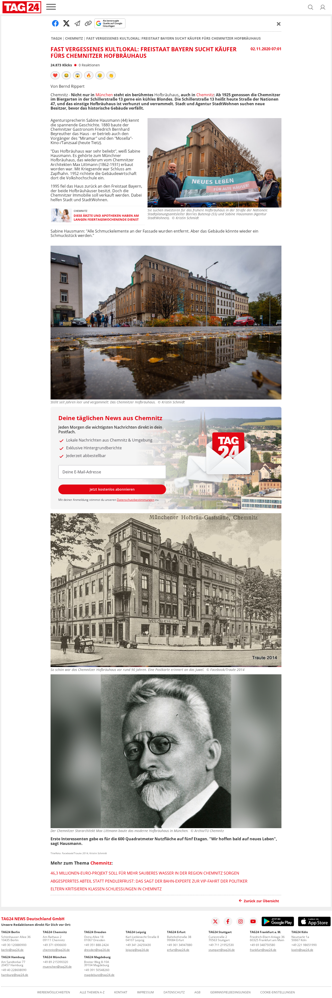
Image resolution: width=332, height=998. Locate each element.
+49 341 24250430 (138, 945)
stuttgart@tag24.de (222, 950)
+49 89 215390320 (55, 962)
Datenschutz (174, 992)
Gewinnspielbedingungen (230, 992)
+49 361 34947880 (179, 945)
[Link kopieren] (88, 23)
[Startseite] (21, 7)
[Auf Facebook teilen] (55, 23)
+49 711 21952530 (221, 945)
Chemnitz (74, 38)
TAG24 (56, 38)
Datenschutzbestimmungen (135, 500)
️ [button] (55, 75)
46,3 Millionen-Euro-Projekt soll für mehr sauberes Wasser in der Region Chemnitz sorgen (145, 873)
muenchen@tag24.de (57, 966)
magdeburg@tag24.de (99, 975)
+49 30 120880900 (13, 945)
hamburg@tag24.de (14, 975)
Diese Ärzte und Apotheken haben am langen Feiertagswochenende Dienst (106, 217)
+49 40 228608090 (13, 970)
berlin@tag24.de (12, 950)
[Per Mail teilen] (77, 23)
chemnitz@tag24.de (56, 950)
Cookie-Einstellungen (277, 992)
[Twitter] (215, 921)
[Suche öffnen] (310, 7)
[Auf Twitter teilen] (66, 23)
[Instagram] (240, 921)
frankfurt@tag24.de (263, 950)
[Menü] (51, 7)
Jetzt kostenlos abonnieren (112, 489)
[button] (323, 7)
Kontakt (120, 992)
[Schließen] (278, 23)
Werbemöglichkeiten (53, 992)
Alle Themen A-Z (92, 992)
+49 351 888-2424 (96, 945)
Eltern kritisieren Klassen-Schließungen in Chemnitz (106, 889)
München (104, 94)
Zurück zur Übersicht (261, 901)
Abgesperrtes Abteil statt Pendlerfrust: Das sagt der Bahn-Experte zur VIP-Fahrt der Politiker (149, 881)
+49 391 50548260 (96, 970)
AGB (197, 992)
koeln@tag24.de (302, 950)
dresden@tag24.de (97, 950)
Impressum (145, 992)
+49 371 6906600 (54, 945)
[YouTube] (253, 921)
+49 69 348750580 (262, 945)
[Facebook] (228, 921)
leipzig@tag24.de (137, 950)
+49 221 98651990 (304, 945)
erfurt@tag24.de (178, 950)
